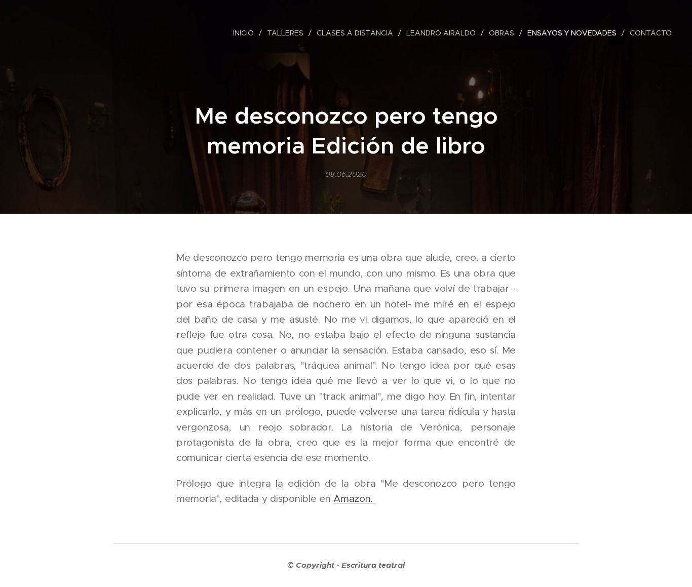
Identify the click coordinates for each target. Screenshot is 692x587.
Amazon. (354, 498)
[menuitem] (246, 33)
